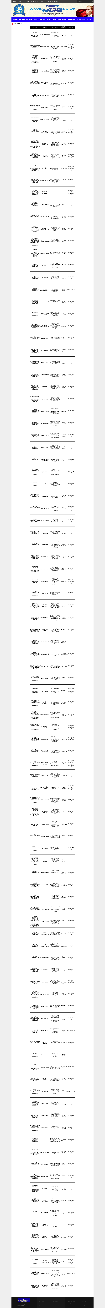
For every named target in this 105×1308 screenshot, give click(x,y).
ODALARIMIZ (55, 1)
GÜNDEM (41, 1306)
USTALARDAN (80, 19)
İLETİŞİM (49, 1)
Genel (40, 1304)
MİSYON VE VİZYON (72, 1306)
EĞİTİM (64, 19)
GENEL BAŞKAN (22, 1)
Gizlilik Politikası (72, 1302)
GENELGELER (43, 1)
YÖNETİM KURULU (30, 1)
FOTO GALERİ (47, 19)
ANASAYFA (17, 19)
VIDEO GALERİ (56, 19)
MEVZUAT (37, 1)
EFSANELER (71, 19)
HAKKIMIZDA (14, 1)
